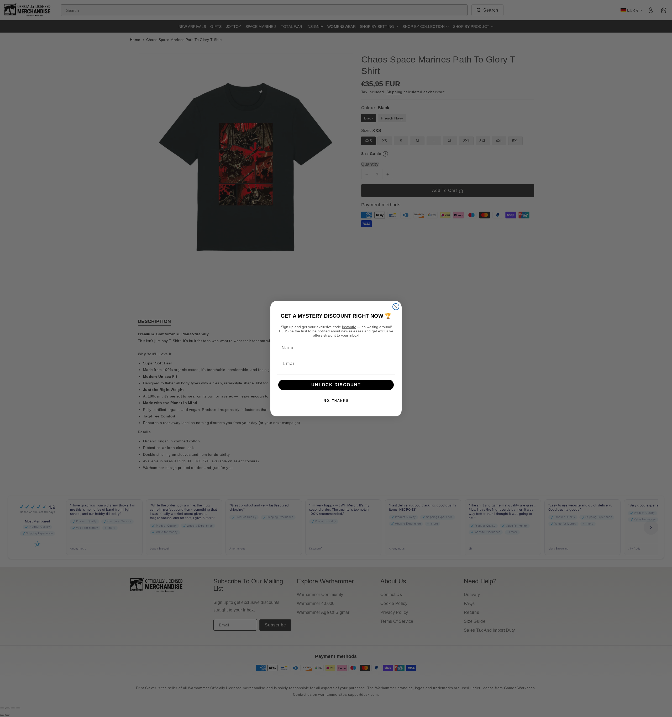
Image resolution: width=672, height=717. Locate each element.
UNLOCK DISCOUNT (336, 385)
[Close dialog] (396, 306)
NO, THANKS (336, 400)
